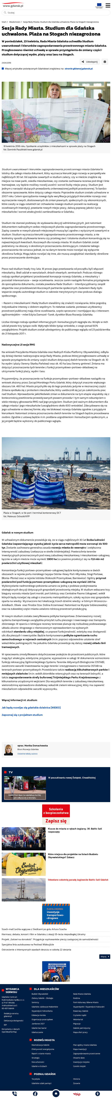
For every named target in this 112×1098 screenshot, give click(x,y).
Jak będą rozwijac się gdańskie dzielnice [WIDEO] (31, 707)
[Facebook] (35, 1094)
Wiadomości (14, 21)
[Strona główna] (14, 1094)
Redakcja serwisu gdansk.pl (11, 1015)
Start (4, 21)
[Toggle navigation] (108, 5)
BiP (5, 1024)
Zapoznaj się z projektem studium (22, 715)
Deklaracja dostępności (13, 1020)
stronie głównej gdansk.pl (79, 68)
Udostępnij (92, 61)
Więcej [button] (104, 956)
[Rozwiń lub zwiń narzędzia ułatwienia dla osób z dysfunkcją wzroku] (97, 1094)
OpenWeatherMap (9, 1031)
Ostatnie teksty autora (27, 753)
